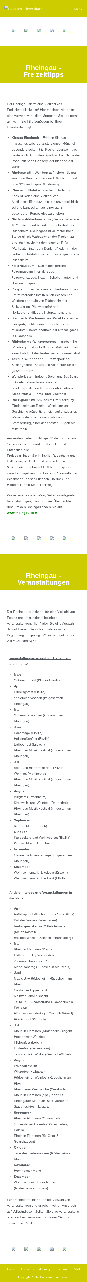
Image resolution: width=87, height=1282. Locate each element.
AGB (77, 1269)
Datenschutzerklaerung (35, 1269)
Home (11, 1269)
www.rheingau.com (22, 513)
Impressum (62, 1269)
